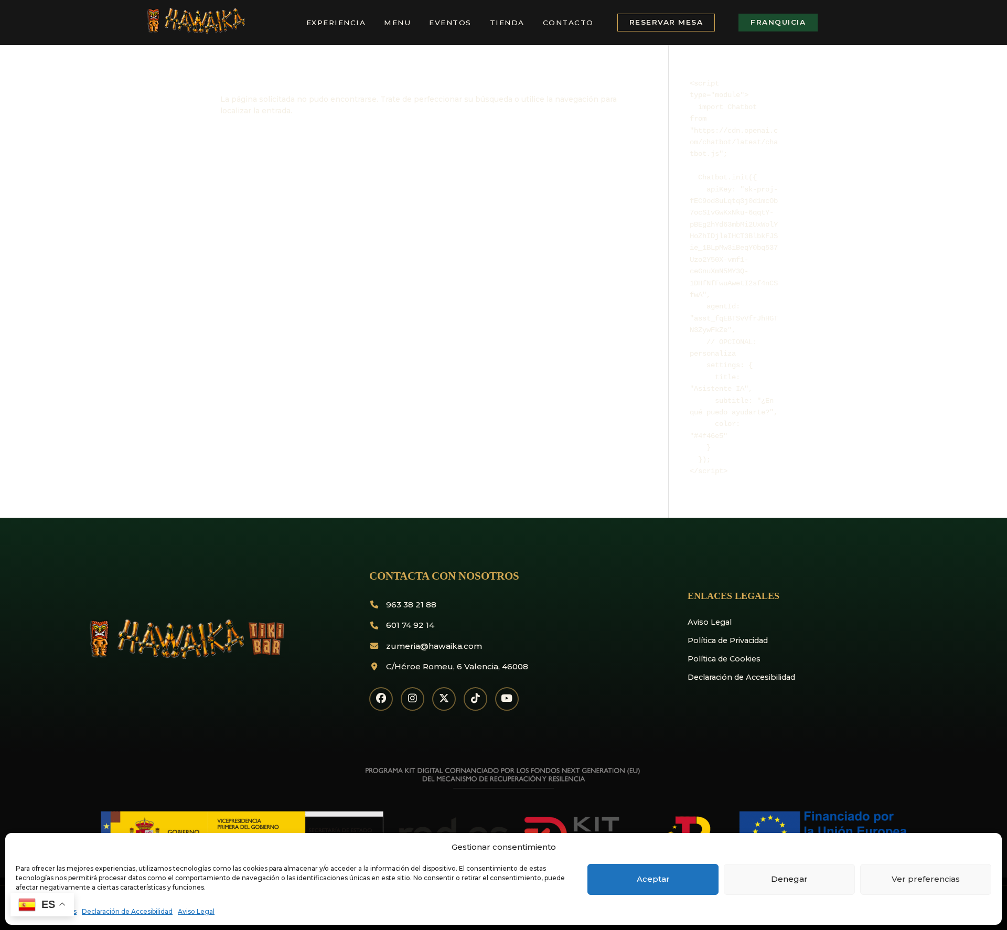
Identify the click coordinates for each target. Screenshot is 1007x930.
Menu (397, 22)
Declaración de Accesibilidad (127, 911)
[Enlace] (195, 31)
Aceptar (653, 879)
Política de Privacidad (728, 640)
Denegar (789, 879)
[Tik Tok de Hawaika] (475, 699)
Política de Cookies (724, 659)
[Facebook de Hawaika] (381, 699)
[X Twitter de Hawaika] (444, 699)
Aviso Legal (196, 911)
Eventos (450, 22)
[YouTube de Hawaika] (507, 699)
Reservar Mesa (666, 22)
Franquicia (778, 22)
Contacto (568, 22)
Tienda (507, 22)
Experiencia (336, 22)
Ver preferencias (926, 879)
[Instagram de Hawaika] (412, 699)
